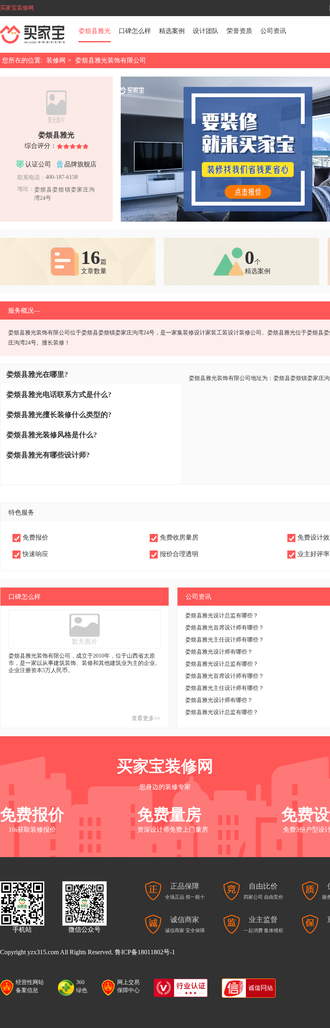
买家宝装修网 (17, 8)
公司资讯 (273, 30)
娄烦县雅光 (94, 30)
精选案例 (172, 30)
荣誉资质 (239, 30)
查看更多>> (146, 718)
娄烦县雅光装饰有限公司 (110, 60)
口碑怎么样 (135, 30)
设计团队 (206, 30)
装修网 (56, 60)
